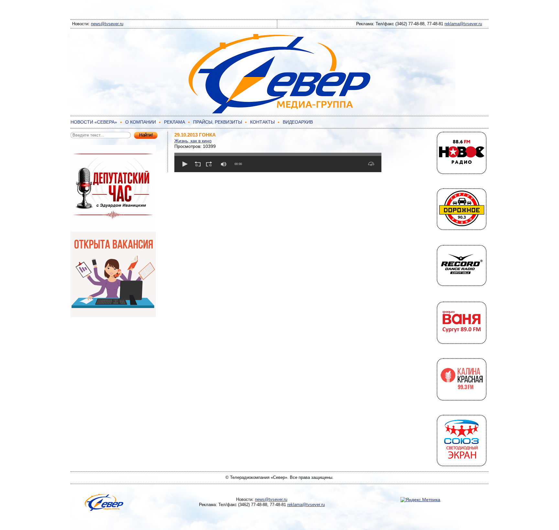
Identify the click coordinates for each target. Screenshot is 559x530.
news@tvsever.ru (107, 23)
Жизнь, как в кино (193, 140)
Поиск (146, 135)
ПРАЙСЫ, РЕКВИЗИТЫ (217, 122)
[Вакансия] (113, 315)
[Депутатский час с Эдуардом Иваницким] (113, 228)
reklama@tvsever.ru (463, 23)
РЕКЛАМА (174, 122)
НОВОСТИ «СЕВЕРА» (94, 122)
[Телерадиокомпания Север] (279, 112)
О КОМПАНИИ (140, 122)
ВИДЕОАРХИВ (298, 122)
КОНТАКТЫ (262, 122)
